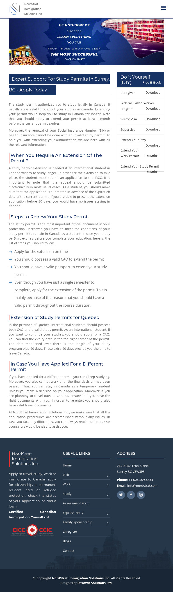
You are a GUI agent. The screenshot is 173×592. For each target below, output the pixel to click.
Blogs (67, 541)
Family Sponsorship (77, 522)
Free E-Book (152, 82)
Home (67, 465)
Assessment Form (76, 503)
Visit (66, 475)
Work (67, 484)
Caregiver (70, 531)
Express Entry (73, 512)
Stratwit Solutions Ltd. (95, 583)
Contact (68, 550)
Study (67, 494)
